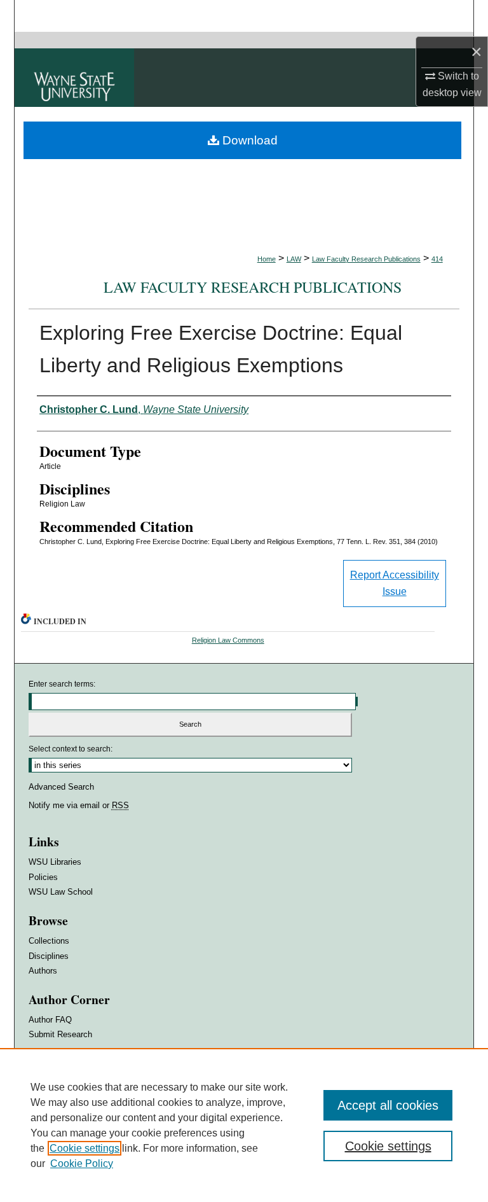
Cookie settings (84, 1148)
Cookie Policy (81, 1163)
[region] (244, 1125)
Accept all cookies (387, 1105)
